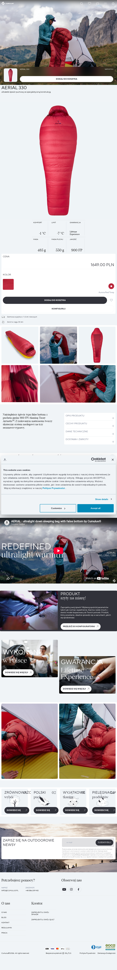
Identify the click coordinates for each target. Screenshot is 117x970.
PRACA (4, 933)
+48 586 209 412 (32, 891)
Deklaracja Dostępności (107, 953)
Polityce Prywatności (82, 855)
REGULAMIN (6, 928)
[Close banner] (113, 460)
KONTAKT (5, 923)
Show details (101, 499)
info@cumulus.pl (9, 891)
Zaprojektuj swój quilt (42, 920)
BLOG (3, 917)
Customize (56, 508)
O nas (4, 912)
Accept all (95, 508)
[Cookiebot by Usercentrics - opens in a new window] (93, 459)
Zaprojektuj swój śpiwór (40, 913)
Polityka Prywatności (87, 953)
